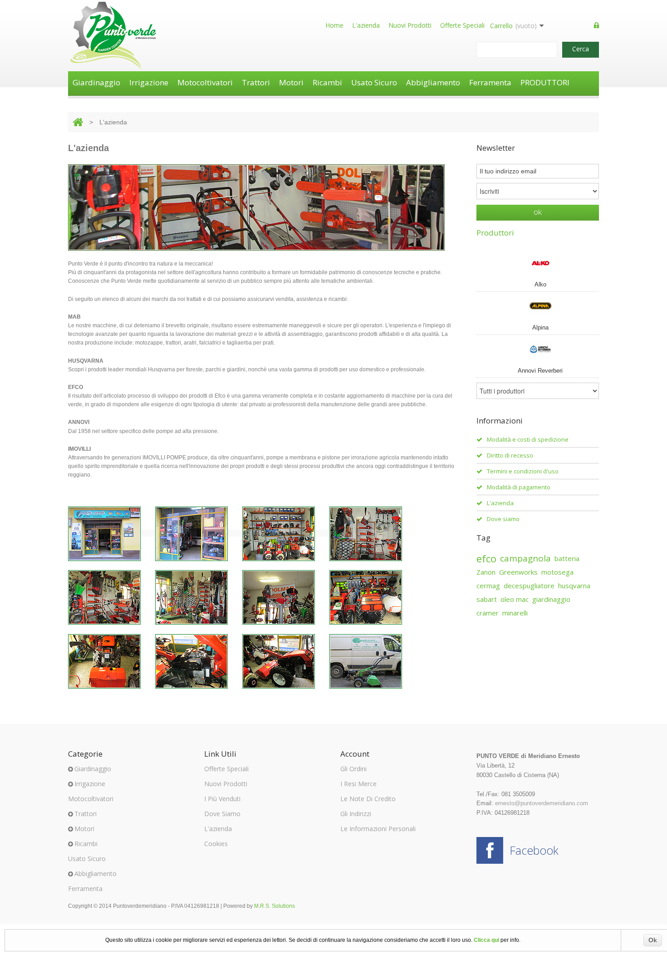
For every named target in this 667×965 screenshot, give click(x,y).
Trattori (256, 82)
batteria (566, 558)
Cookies (216, 843)
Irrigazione (148, 82)
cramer (487, 612)
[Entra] (596, 26)
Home (334, 25)
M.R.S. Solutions (274, 906)
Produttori (495, 232)
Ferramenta (490, 82)
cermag (488, 585)
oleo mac (514, 599)
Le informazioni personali (378, 828)
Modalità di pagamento (518, 487)
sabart (486, 599)
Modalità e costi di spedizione (528, 439)
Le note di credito (368, 798)
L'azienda (366, 25)
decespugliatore (529, 585)
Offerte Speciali (226, 768)
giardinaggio (551, 599)
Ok (652, 940)
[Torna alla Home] (78, 122)
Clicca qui (486, 940)
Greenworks (518, 571)
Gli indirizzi (355, 813)
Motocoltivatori (205, 82)
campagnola (525, 558)
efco (486, 558)
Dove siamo (503, 519)
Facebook (534, 850)
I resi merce (358, 783)
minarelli (515, 612)
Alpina (540, 327)
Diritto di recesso (510, 455)
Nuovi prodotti (410, 25)
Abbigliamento (433, 82)
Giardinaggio (96, 82)
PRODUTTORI (544, 82)
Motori (291, 82)
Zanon (485, 571)
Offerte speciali (462, 25)
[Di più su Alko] (537, 263)
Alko (540, 284)
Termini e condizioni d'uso (523, 471)
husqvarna (574, 585)
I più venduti (222, 798)
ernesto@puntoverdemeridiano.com (541, 803)
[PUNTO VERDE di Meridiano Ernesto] (113, 35)
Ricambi (327, 82)
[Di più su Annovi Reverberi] (537, 349)
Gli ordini (353, 768)
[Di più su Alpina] (537, 306)
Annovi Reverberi (540, 370)
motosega (557, 571)
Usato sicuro (374, 82)
